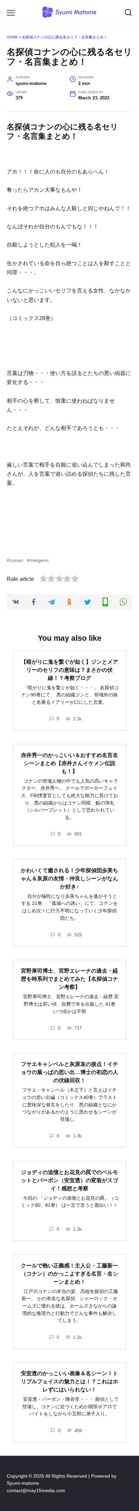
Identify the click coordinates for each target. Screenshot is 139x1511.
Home (12, 37)
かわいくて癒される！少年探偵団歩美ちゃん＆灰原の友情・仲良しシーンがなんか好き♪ (69, 878)
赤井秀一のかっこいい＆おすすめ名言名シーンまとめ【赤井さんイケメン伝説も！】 (69, 763)
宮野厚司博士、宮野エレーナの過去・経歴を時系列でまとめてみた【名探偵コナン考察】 (69, 979)
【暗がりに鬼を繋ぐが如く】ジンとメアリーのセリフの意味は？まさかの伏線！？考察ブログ (69, 670)
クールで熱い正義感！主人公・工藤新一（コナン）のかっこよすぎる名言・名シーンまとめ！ (69, 1273)
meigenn (39, 560)
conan (16, 560)
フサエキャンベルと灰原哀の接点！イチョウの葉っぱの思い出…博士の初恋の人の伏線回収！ (69, 1072)
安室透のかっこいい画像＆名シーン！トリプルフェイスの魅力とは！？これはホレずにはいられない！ (69, 1381)
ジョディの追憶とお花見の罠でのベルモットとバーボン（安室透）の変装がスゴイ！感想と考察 (69, 1180)
